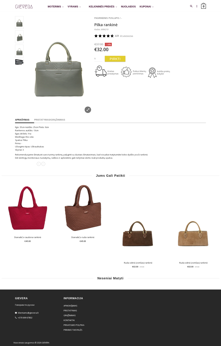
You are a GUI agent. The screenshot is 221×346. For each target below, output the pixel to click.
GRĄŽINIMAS (70, 315)
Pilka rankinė (106, 24)
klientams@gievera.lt (28, 312)
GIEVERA (45, 342)
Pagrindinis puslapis (106, 18)
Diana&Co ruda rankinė (82, 237)
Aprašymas (22, 119)
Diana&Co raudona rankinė (27, 237)
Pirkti (115, 59)
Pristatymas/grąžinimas (49, 119)
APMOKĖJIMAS (70, 305)
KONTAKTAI (69, 320)
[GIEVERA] (24, 6)
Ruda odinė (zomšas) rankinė (138, 262)
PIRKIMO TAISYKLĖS (73, 329)
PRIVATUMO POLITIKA (74, 325)
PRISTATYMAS (70, 310)
